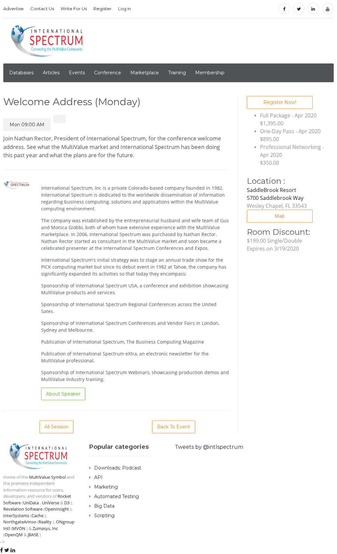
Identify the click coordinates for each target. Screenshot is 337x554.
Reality (45, 522)
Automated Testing (116, 496)
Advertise (13, 8)
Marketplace (144, 73)
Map (280, 216)
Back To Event (173, 427)
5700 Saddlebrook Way (275, 198)
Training (177, 73)
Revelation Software (22, 509)
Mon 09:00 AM (27, 125)
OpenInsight (57, 509)
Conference (107, 73)
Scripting (104, 515)
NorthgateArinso (19, 522)
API (98, 477)
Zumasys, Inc (45, 528)
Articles (51, 73)
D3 (66, 503)
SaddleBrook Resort (271, 190)
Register (102, 8)
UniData (31, 503)
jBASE (33, 535)
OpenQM (14, 535)
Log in (124, 8)
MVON (18, 528)
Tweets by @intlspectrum (209, 447)
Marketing (106, 487)
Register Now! (279, 102)
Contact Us (42, 8)
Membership (209, 73)
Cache (37, 515)
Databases (21, 73)
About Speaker (63, 394)
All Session (56, 427)
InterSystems (16, 515)
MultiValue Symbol (47, 477)
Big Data (104, 506)
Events (77, 73)
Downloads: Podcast (117, 468)
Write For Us (74, 8)
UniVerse (50, 503)
